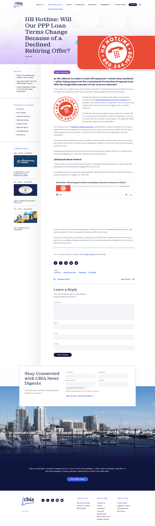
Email (56, 333)
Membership (105, 5)
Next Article (125, 279)
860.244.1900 (81, 508)
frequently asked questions (82, 127)
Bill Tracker (121, 511)
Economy (20, 109)
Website (56, 344)
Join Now (133, 4)
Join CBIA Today (77, 479)
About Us (39, 5)
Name (56, 323)
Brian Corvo (89, 254)
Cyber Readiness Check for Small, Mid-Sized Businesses (26, 89)
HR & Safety (21, 113)
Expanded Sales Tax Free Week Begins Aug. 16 (27, 82)
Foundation (79, 5)
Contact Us (101, 503)
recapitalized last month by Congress (111, 100)
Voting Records (122, 508)
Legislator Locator (123, 506)
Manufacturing (22, 120)
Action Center (122, 503)
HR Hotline (92, 272)
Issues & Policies (23, 116)
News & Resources (55, 5)
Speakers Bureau (103, 519)
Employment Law (70, 272)
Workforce (21, 135)
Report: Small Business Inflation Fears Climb (26, 76)
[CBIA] (18, 5)
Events (69, 5)
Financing (82, 272)
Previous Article (64, 279)
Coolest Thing (120, 5)
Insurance (92, 5)
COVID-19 (57, 272)
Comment (57, 302)
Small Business (23, 131)
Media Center (22, 124)
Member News (22, 127)
